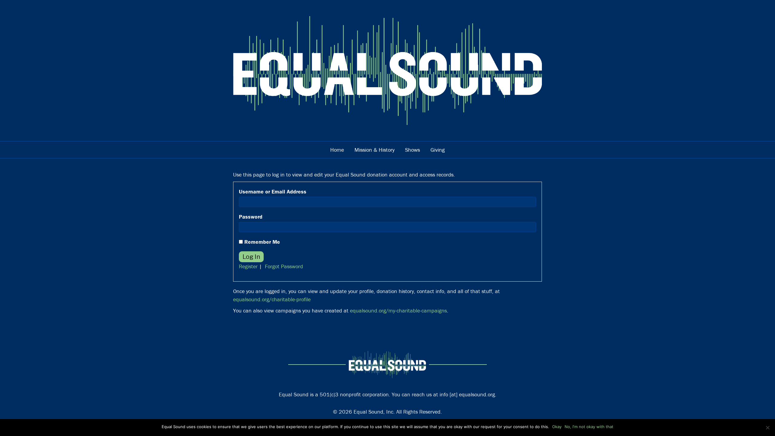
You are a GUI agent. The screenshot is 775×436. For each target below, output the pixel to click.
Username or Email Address (272, 191)
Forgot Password (284, 266)
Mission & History (374, 149)
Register (248, 266)
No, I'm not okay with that (589, 426)
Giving (437, 149)
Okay (557, 426)
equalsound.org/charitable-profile (272, 299)
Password (250, 216)
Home (337, 149)
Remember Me (261, 241)
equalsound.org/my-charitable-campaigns (398, 310)
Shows (412, 149)
